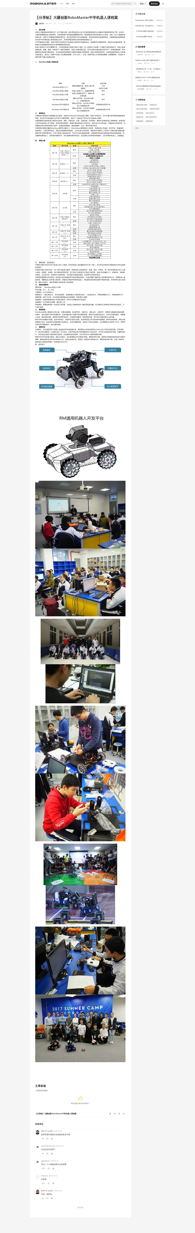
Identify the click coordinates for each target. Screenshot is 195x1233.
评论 (137, 128)
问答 (67, 3)
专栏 (73, 3)
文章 (61, 3)
